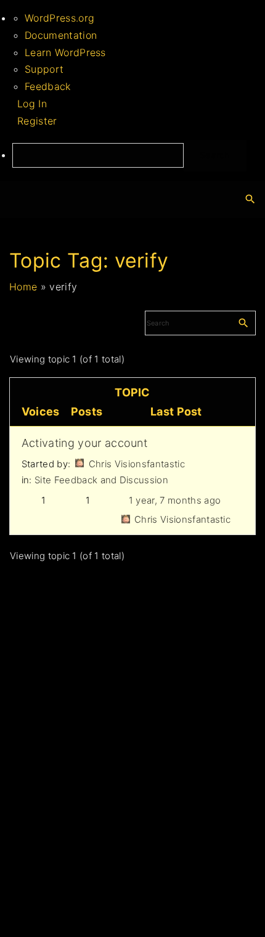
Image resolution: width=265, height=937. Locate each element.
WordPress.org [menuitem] (59, 18)
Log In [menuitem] (32, 103)
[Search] (243, 322)
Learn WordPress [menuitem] (65, 52)
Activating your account (84, 442)
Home (23, 286)
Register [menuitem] (37, 121)
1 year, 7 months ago (175, 500)
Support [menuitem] (44, 69)
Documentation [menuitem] (61, 35)
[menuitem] (138, 155)
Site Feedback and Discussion (101, 480)
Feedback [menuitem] (48, 86)
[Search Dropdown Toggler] (250, 199)
